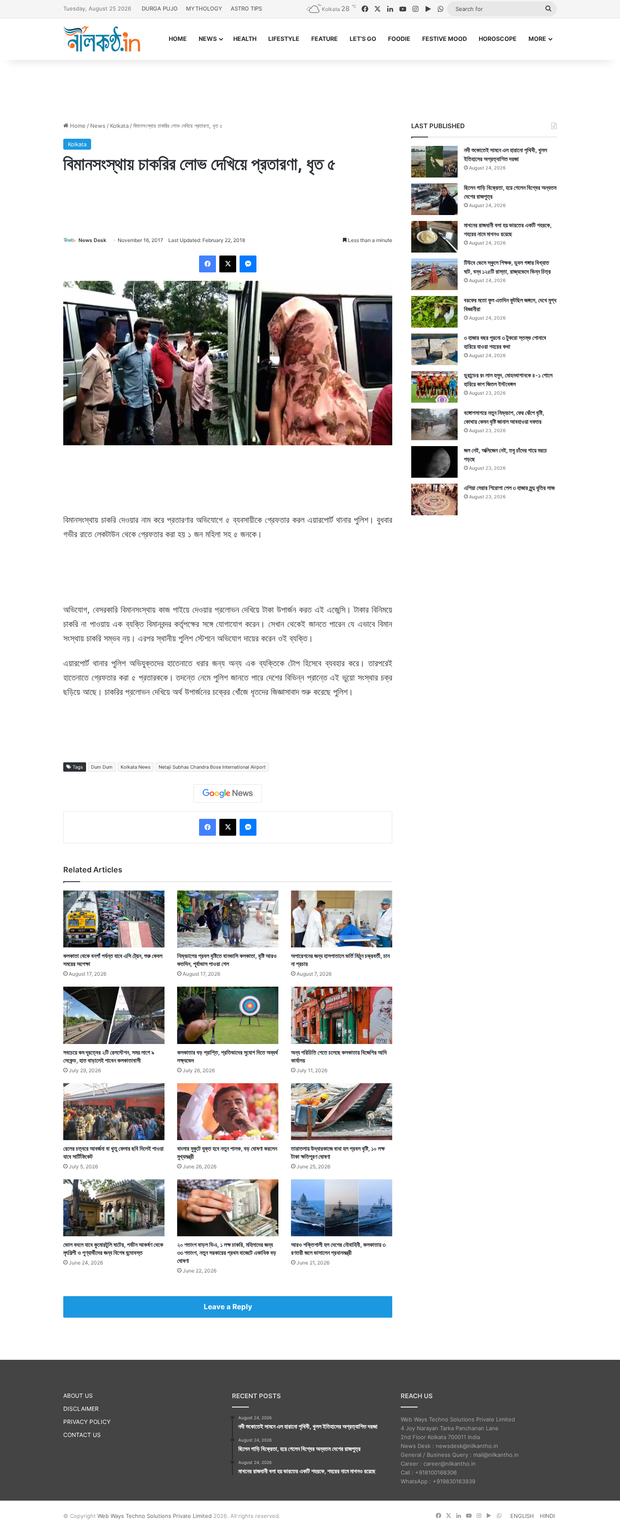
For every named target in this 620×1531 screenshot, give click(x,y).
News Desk (92, 240)
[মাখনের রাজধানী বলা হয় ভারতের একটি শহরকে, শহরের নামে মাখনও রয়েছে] (434, 237)
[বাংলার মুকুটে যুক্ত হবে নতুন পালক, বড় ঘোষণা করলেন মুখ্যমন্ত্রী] (227, 1111)
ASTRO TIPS (246, 8)
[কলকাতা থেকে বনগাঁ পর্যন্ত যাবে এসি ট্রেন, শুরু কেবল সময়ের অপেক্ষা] (113, 919)
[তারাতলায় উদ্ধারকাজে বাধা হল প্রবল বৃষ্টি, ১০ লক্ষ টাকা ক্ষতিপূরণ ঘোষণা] (341, 1111)
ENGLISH (522, 1515)
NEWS (208, 38)
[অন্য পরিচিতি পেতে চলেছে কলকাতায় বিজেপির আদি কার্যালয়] (341, 1015)
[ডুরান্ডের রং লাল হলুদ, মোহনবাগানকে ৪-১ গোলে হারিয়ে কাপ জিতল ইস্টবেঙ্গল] (434, 387)
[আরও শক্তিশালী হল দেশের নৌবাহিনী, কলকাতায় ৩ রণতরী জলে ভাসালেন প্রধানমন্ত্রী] (341, 1207)
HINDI (547, 1515)
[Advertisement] (310, 87)
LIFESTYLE (283, 38)
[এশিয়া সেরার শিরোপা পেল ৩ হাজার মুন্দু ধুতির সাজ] (434, 499)
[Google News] (228, 793)
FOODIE (399, 38)
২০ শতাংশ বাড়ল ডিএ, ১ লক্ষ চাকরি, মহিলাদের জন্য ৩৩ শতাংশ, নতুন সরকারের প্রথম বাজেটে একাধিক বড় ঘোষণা (226, 1252)
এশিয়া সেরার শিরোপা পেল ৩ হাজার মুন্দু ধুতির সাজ (509, 487)
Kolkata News (136, 767)
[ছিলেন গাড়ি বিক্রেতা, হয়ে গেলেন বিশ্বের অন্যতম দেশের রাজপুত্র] (434, 199)
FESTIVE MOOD (444, 38)
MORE (537, 38)
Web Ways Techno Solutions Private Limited (154, 1515)
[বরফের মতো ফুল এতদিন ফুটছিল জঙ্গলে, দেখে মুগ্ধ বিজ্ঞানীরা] (434, 312)
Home (77, 125)
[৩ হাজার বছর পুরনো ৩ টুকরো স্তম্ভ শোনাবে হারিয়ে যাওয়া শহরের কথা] (434, 349)
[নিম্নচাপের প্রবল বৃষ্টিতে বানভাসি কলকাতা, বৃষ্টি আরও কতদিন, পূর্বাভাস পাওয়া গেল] (227, 919)
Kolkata (119, 125)
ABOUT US (78, 1395)
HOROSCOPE (498, 38)
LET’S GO (363, 38)
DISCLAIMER (81, 1408)
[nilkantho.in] (101, 38)
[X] (227, 264)
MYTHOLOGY (204, 8)
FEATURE (324, 38)
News (97, 125)
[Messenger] (248, 264)
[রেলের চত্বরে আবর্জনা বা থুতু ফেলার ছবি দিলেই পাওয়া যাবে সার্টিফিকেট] (113, 1111)
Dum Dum (102, 767)
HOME (178, 38)
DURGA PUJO (160, 8)
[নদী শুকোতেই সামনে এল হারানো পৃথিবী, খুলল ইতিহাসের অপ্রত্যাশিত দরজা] (434, 162)
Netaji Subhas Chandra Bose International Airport (212, 767)
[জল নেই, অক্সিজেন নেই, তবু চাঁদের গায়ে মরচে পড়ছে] (434, 462)
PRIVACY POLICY (87, 1421)
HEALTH (244, 38)
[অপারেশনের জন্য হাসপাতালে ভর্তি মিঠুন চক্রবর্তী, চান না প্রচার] (341, 919)
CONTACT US (82, 1434)
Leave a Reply (228, 1306)
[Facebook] (207, 264)
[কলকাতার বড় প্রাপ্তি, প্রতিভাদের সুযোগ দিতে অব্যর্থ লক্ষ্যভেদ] (227, 1015)
